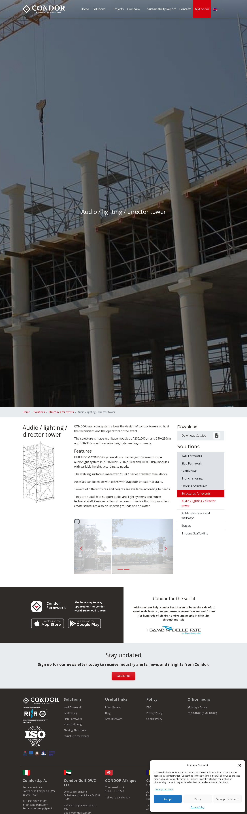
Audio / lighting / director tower (199, 503)
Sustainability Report (161, 9)
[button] (240, 765)
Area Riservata (113, 719)
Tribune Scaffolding (195, 533)
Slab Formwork (192, 463)
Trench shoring (192, 478)
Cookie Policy (154, 719)
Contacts (185, 9)
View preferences (227, 799)
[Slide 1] (120, 569)
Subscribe (123, 675)
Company (133, 9)
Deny (197, 799)
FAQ (148, 707)
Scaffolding (189, 471)
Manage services (164, 789)
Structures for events (61, 412)
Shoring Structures (194, 486)
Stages (186, 526)
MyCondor (202, 9)
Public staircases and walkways (196, 515)
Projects (118, 9)
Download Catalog (194, 436)
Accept (167, 799)
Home (85, 9)
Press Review (113, 707)
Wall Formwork (192, 456)
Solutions (99, 9)
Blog (108, 713)
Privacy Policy (198, 807)
